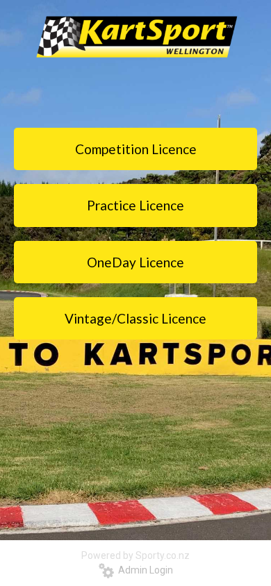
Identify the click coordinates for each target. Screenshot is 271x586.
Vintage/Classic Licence (135, 318)
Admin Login (143, 570)
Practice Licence (135, 205)
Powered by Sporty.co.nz (135, 555)
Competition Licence (136, 149)
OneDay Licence (135, 262)
